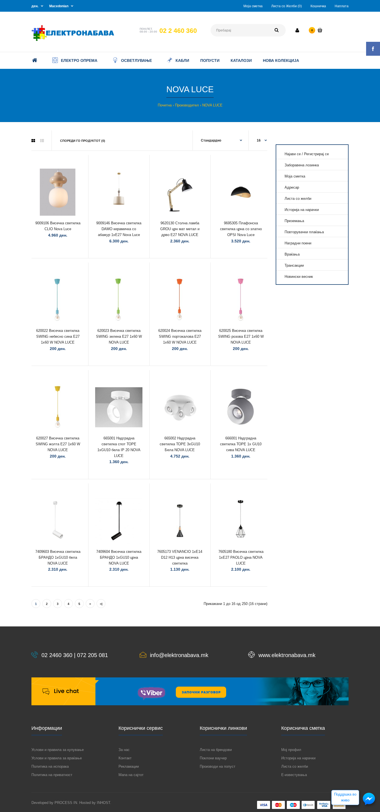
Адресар (292, 187)
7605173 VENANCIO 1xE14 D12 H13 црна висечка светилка (179, 557)
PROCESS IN (66, 803)
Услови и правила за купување (57, 750)
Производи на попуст (217, 766)
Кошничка (318, 6)
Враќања (292, 254)
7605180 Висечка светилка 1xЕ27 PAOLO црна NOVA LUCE (240, 557)
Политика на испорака (50, 766)
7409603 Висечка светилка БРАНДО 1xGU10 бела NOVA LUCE (57, 557)
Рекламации (129, 766)
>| (101, 604)
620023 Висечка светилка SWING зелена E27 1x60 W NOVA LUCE (119, 336)
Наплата (342, 6)
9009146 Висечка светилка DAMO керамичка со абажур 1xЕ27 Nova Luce (118, 229)
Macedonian (58, 6)
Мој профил (291, 750)
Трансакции (294, 265)
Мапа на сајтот (131, 775)
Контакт (125, 758)
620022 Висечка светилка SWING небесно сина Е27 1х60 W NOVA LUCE (58, 336)
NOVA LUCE (212, 105)
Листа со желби (298, 198)
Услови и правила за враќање (56, 758)
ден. (34, 6)
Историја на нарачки (302, 210)
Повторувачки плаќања (304, 232)
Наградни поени (298, 243)
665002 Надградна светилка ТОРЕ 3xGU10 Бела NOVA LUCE (180, 444)
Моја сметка (253, 6)
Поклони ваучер (213, 758)
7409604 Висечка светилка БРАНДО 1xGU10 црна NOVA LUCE (118, 557)
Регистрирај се (316, 154)
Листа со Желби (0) (286, 6)
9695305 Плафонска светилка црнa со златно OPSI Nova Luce (241, 229)
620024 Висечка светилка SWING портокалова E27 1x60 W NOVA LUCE (179, 336)
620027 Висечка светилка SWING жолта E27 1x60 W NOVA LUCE (58, 444)
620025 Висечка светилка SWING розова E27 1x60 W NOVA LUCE (241, 336)
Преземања (294, 221)
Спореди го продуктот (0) (82, 140)
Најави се (293, 154)
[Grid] (33, 141)
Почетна (165, 105)
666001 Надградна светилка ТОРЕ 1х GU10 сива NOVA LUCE (240, 444)
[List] (42, 141)
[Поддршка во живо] (369, 805)
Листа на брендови (216, 750)
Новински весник (299, 276)
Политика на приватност (51, 775)
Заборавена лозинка (302, 165)
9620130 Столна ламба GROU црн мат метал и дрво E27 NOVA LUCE (179, 229)
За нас (124, 750)
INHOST (103, 803)
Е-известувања (294, 775)
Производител (187, 105)
